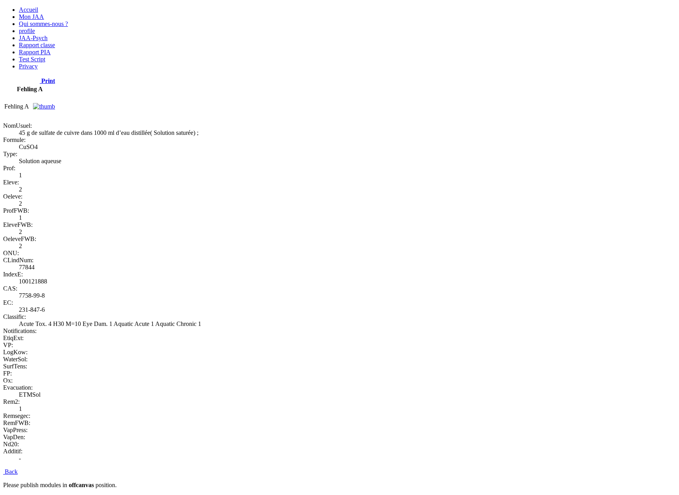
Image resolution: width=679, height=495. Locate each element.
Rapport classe (37, 45)
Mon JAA (31, 16)
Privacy (28, 66)
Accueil (28, 9)
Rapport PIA (35, 52)
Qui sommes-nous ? (43, 23)
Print (47, 80)
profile (27, 31)
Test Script (32, 59)
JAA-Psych (33, 38)
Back (10, 471)
